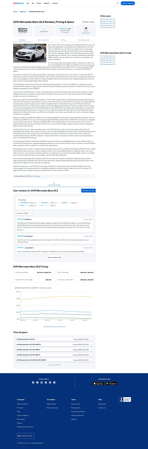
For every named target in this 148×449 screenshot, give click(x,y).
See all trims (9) (53, 365)
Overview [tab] (22, 40)
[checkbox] (19, 203)
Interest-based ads (77, 415)
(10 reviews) (64, 32)
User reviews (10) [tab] (43, 40)
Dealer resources (52, 408)
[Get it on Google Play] (111, 384)
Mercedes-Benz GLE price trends (53, 326)
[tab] (54, 184)
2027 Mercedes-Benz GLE (107, 19)
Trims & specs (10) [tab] (84, 40)
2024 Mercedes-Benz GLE (107, 25)
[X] (37, 383)
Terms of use (75, 404)
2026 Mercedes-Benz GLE (107, 21)
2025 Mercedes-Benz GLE (107, 23)
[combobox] (25, 436)
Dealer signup (51, 404)
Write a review (89, 22)
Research (23, 11)
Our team (20, 408)
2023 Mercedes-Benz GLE (107, 27)
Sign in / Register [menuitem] (128, 3)
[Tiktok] (54, 383)
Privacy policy (75, 408)
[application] (54, 304)
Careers (19, 423)
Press (19, 411)
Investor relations (23, 415)
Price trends (21, 419)
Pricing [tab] (63, 40)
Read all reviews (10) (54, 257)
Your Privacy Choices (78, 411)
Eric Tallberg (36, 176)
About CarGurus (22, 404)
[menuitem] (27, 3)
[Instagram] (46, 383)
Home (15, 11)
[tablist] (54, 40)
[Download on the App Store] (98, 384)
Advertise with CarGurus (25, 427)
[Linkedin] (50, 383)
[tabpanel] (54, 224)
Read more (20, 230)
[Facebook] (33, 383)
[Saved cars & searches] (117, 3)
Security (74, 419)
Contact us (102, 408)
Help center (102, 404)
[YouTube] (42, 383)
